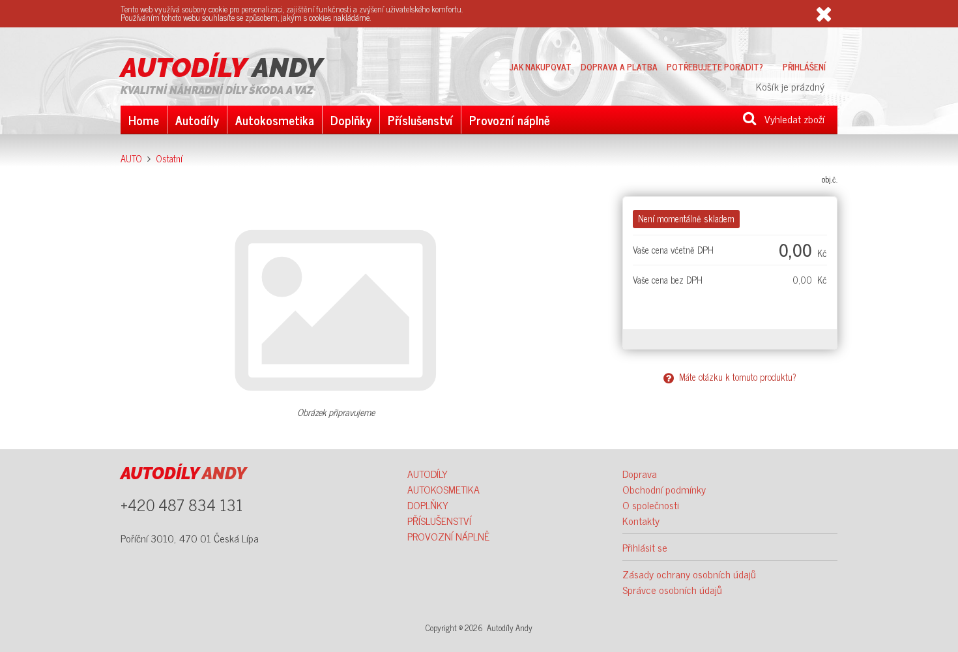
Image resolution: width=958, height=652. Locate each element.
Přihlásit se (644, 547)
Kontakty (641, 520)
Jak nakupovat (541, 66)
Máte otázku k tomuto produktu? (735, 377)
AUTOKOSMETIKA (443, 489)
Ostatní (169, 158)
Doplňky (350, 120)
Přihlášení (804, 66)
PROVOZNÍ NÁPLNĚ (448, 535)
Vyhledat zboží (790, 118)
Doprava (639, 473)
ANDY (222, 67)
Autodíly (197, 120)
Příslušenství (420, 120)
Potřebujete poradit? (715, 66)
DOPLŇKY (427, 504)
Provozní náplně (509, 120)
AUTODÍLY (427, 473)
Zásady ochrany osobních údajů (689, 573)
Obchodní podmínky (664, 489)
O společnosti (650, 504)
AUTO (131, 158)
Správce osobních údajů (672, 589)
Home (143, 120)
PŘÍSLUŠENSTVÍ (439, 520)
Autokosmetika (274, 120)
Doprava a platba (619, 66)
